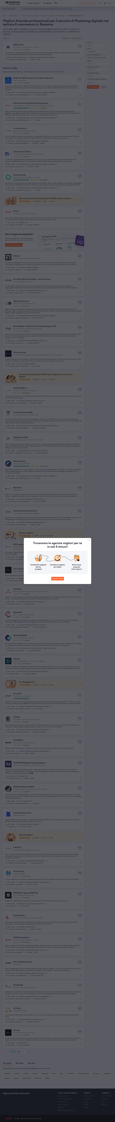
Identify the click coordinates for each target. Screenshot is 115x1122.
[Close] (89, 540)
